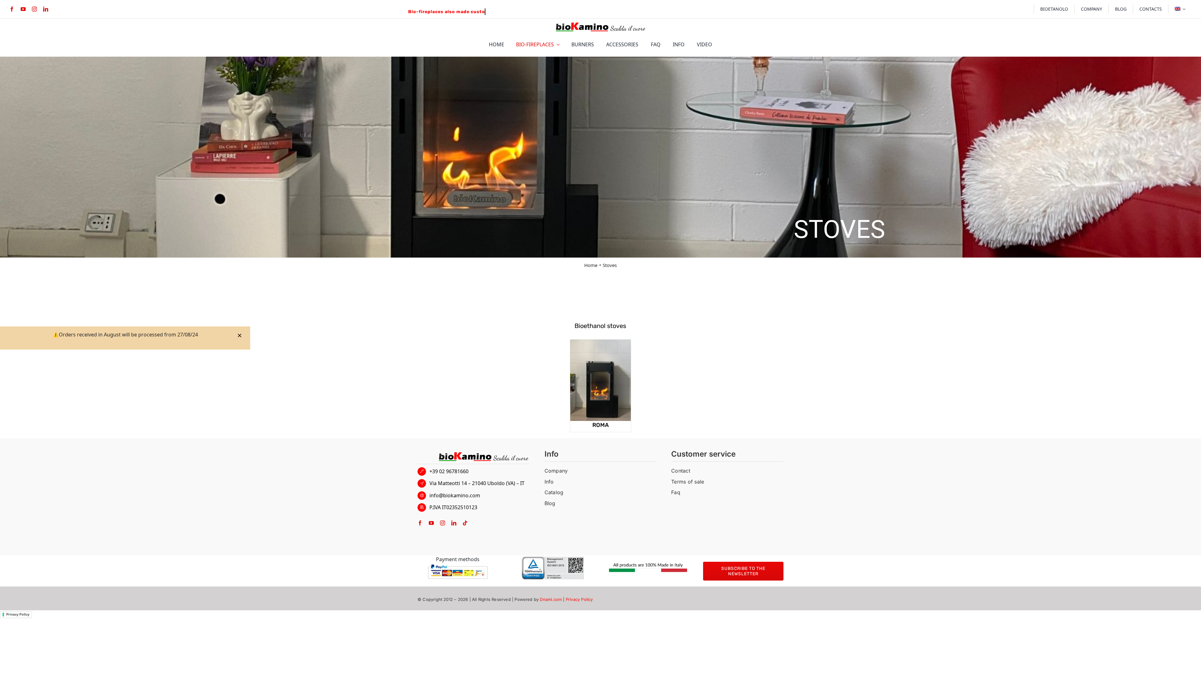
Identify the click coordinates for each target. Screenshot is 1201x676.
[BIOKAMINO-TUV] (553, 559)
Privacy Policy (579, 599)
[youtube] (23, 9)
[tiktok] (465, 522)
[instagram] (34, 9)
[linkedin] (45, 9)
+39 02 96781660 (449, 471)
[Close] (239, 335)
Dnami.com (551, 599)
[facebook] (11, 9)
